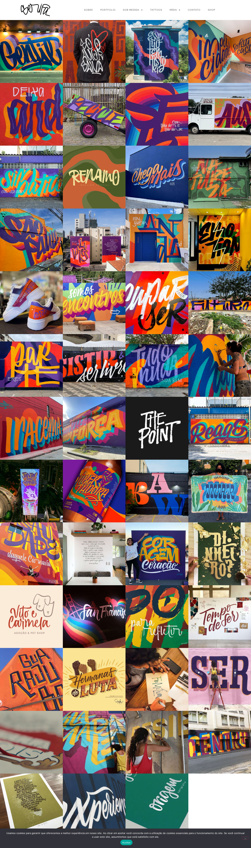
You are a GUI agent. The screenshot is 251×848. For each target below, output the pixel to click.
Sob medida (131, 9)
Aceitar (126, 842)
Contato (194, 9)
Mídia (173, 9)
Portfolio (108, 9)
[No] (245, 838)
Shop (211, 9)
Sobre (88, 9)
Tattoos (156, 9)
